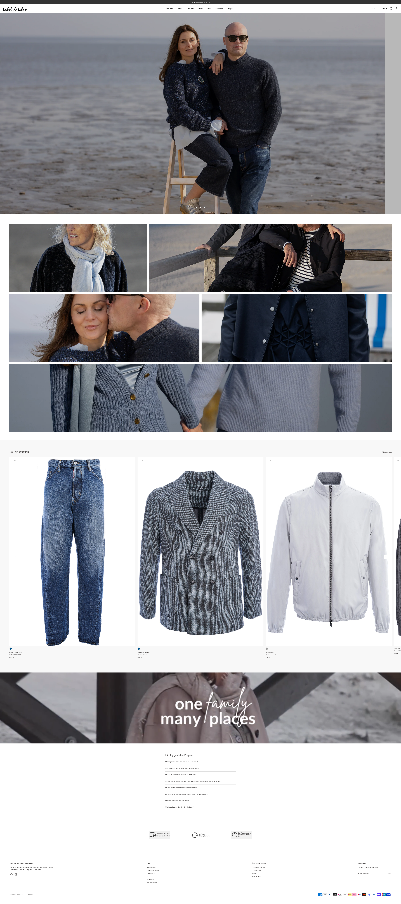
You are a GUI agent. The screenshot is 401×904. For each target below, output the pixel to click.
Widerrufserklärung (153, 870)
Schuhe (208, 8)
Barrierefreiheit (152, 882)
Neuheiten (169, 8)
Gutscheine (219, 8)
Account (384, 8)
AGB (148, 876)
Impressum (150, 879)
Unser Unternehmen (258, 867)
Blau (11, 649)
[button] (197, 208)
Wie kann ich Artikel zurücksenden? (177, 800)
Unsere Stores (256, 870)
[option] (200, 113)
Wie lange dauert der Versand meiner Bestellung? (181, 762)
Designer (230, 8)
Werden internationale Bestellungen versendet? (181, 787)
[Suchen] (391, 8)
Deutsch (374, 9)
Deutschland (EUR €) (16, 894)
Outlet (200, 8)
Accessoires (190, 8)
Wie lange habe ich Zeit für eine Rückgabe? (179, 807)
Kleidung (179, 8)
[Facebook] (11, 874)
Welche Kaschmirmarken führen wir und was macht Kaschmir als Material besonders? (193, 781)
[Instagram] (16, 874)
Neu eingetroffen (19, 451)
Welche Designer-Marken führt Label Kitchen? (180, 775)
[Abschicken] (389, 874)
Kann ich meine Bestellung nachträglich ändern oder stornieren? (186, 794)
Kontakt (254, 873)
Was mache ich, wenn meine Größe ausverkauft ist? (182, 768)
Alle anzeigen (387, 452)
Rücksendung (151, 867)
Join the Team (256, 876)
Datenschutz (151, 873)
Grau (267, 649)
